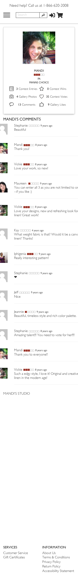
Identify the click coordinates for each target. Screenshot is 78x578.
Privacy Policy (51, 562)
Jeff (16, 292)
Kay (16, 230)
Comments (26, 104)
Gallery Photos (26, 96)
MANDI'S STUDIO (16, 393)
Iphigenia (20, 254)
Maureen (20, 183)
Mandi (18, 145)
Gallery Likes (57, 104)
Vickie (18, 164)
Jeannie (19, 312)
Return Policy (51, 566)
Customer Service (15, 553)
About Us (49, 553)
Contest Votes (56, 96)
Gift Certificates (14, 557)
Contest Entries (26, 89)
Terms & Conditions (56, 557)
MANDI (39, 71)
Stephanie (21, 125)
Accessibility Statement (58, 571)
